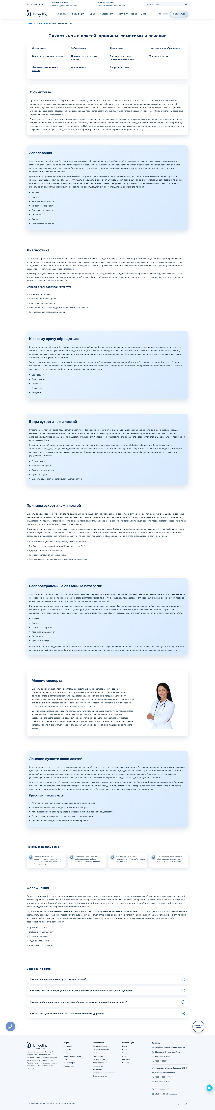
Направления (106, 14)
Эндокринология (100, 1076)
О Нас (124, 1056)
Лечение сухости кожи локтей (45, 69)
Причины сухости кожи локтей (84, 58)
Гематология (98, 1053)
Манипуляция (68, 1066)
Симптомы (42, 23)
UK (160, 14)
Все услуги (67, 1046)
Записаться (179, 14)
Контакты (126, 1059)
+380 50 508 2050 (106, 3)
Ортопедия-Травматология (104, 1073)
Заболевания (78, 48)
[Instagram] (185, 1103)
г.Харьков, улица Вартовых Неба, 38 (66, 6)
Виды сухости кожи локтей (47, 56)
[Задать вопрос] (209, 1087)
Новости (125, 1063)
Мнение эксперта (158, 56)
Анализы (61, 14)
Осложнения (78, 67)
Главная (31, 23)
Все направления (100, 1046)
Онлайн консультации (72, 1056)
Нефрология (98, 1069)
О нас (143, 14)
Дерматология (99, 1059)
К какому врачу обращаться (164, 48)
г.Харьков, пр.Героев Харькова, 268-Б (112, 6)
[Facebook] (178, 1103)
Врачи (93, 14)
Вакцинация (78, 14)
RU (165, 14)
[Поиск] (186, 4)
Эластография (69, 1063)
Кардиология (98, 1063)
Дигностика (116, 48)
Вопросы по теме (119, 67)
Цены (134, 14)
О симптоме (39, 48)
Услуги (122, 14)
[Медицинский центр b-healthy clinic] (37, 14)
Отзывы (125, 1053)
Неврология (98, 1066)
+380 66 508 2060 (60, 3)
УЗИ (65, 1059)
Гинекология (98, 1056)
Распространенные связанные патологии (122, 58)
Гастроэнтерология (101, 1049)
